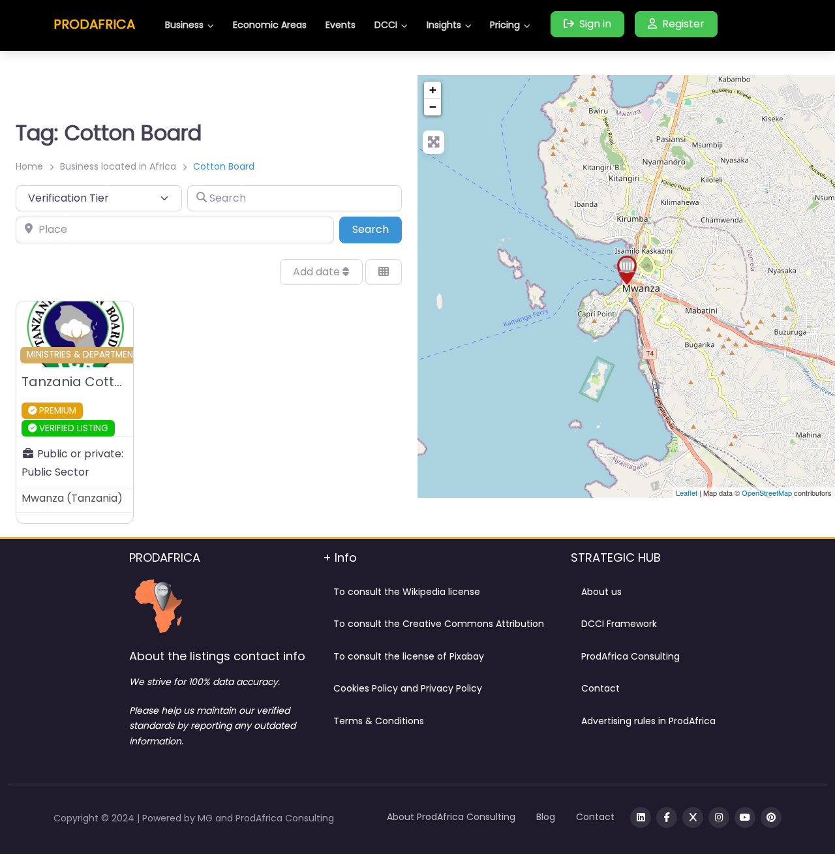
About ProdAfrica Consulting (451, 816)
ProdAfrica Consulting (630, 656)
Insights (444, 24)
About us (601, 591)
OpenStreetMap (767, 492)
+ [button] (432, 90)
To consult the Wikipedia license (406, 591)
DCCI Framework (619, 623)
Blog (545, 816)
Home (29, 166)
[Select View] (383, 272)
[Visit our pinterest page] (771, 817)
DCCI (385, 24)
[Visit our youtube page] (745, 817)
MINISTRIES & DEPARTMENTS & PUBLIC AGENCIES (128, 354)
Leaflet (686, 492)
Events (341, 24)
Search (377, 229)
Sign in (595, 23)
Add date (317, 271)
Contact (600, 688)
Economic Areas (270, 24)
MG (206, 818)
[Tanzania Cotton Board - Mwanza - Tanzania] (627, 270)
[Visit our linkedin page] (640, 817)
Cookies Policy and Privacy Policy (407, 688)
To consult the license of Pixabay (408, 656)
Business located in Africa (118, 166)
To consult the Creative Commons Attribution (438, 623)
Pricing (505, 24)
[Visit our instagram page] (718, 817)
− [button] (432, 107)
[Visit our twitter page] (692, 817)
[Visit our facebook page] (666, 817)
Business (184, 24)
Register (683, 23)
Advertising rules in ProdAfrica (648, 720)
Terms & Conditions (378, 720)
